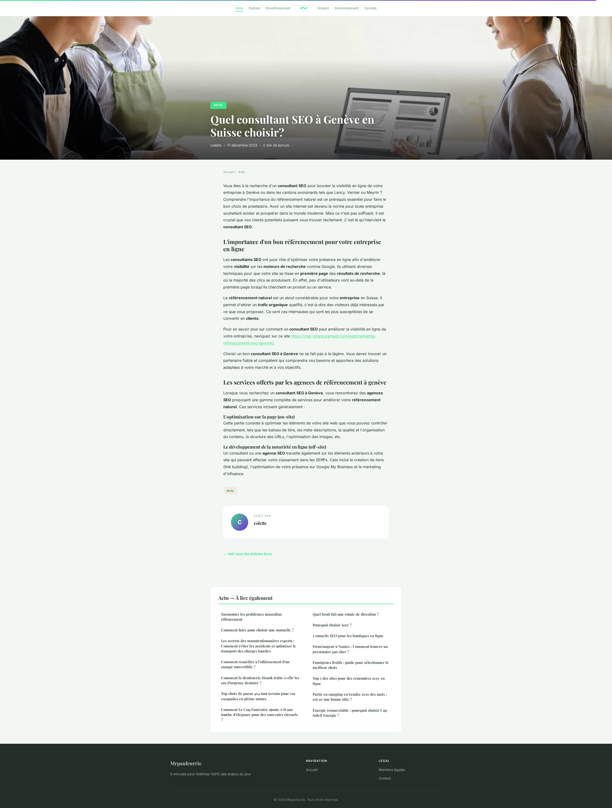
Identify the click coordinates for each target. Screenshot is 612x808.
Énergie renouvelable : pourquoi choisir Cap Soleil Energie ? (350, 713)
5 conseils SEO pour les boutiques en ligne (348, 635)
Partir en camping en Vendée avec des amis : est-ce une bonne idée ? (350, 697)
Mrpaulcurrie (186, 763)
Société (370, 8)
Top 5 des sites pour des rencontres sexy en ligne (349, 681)
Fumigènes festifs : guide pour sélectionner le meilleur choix (351, 665)
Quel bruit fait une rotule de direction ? (345, 614)
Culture (254, 8)
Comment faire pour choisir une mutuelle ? (257, 630)
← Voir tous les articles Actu (247, 554)
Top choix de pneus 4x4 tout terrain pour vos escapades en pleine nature (258, 696)
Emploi (323, 8)
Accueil (228, 172)
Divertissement (278, 8)
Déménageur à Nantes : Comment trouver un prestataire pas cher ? (350, 649)
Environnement (347, 8)
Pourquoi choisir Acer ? (332, 625)
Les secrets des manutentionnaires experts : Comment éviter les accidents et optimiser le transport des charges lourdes (258, 645)
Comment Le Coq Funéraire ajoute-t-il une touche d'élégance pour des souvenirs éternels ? (259, 714)
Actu (239, 8)
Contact (385, 778)
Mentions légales (392, 770)
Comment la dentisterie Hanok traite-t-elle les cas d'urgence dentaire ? (260, 680)
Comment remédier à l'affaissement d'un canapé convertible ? (255, 664)
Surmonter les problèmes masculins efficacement (251, 617)
